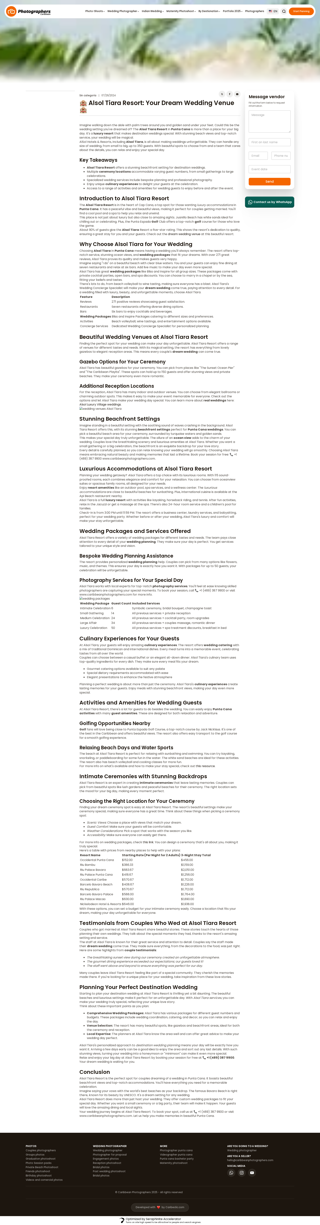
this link (148, 842)
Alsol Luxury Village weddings (100, 404)
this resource (205, 766)
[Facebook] (229, 94)
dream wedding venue (184, 234)
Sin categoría (87, 95)
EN (275, 11)
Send (270, 181)
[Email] (237, 94)
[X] (222, 94)
